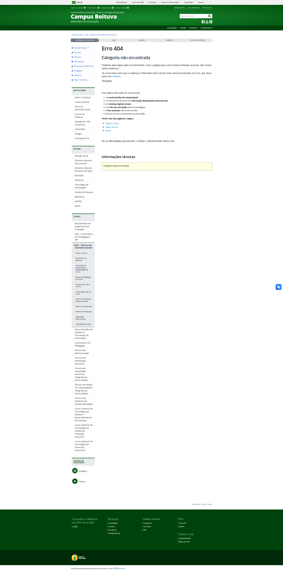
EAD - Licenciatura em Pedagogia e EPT (84, 237)
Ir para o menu (93, 8)
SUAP (114, 40)
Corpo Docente (82, 102)
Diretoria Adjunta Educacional (83, 162)
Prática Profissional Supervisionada (83, 300)
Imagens (82, 471)
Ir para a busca (107, 8)
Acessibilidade (179, 8)
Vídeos (81, 481)
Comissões (80, 129)
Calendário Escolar (83, 324)
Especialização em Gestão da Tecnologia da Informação (84, 334)
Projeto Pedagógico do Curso (83, 278)
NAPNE (78, 201)
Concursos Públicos (80, 115)
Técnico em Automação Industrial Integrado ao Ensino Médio (81, 374)
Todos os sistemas (197, 40)
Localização (172, 28)
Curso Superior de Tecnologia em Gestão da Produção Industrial (84, 431)
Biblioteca (79, 196)
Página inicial (78, 35)
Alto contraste (193, 8)
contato (116, 76)
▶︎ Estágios (77, 70)
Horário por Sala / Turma (82, 285)
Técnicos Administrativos (82, 108)
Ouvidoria (193, 28)
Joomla (122, 568)
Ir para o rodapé (122, 8)
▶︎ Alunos (76, 57)
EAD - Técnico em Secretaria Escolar (83, 246)
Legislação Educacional (80, 318)
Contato (183, 28)
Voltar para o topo (203, 504)
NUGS (77, 205)
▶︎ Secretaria (78, 61)
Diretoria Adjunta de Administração (83, 169)
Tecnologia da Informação (81, 186)
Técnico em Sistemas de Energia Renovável (84, 401)
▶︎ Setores (77, 75)
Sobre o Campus (83, 97)
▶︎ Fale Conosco (80, 79)
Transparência (206, 28)
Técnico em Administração (82, 352)
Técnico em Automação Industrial (80, 360)
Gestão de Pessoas (84, 192)
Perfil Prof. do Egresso (81, 259)
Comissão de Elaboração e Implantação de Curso (81, 268)
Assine (181, 526)
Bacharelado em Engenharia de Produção (83, 226)
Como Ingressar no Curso (83, 293)
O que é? (182, 523)
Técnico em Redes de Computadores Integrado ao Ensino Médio (84, 389)
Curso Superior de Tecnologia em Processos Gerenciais (84, 446)
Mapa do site (207, 8)
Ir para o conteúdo (78, 8)
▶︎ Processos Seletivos (83, 66)
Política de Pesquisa (83, 311)
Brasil (80, 2)
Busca (108, 130)
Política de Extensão (83, 306)
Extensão (79, 175)
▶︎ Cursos (76, 52)
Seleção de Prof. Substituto (83, 123)
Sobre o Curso (81, 253)
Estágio (78, 133)
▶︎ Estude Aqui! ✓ (80, 47)
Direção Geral (81, 155)
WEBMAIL (169, 40)
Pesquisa (79, 180)
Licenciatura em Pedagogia (83, 344)
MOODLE (142, 40)
